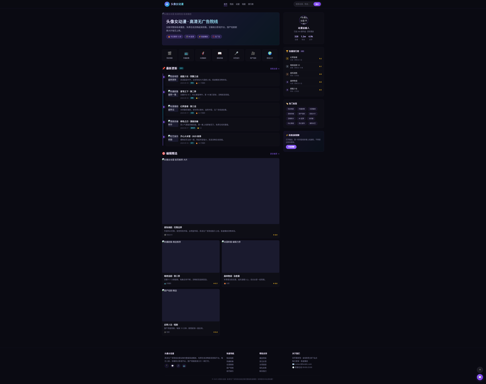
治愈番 (311, 118)
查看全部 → (274, 68)
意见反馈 (263, 361)
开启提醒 (291, 147)
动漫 (237, 4)
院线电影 (291, 109)
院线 (231, 4)
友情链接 (263, 364)
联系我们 (263, 371)
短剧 (244, 4)
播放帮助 (263, 358)
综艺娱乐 (230, 371)
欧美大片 (313, 114)
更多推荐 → (274, 153)
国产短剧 (302, 114)
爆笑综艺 (313, 123)
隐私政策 (263, 368)
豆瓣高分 (291, 118)
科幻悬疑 (291, 123)
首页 (225, 4)
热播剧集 (302, 109)
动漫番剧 (313, 109)
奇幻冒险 (302, 123)
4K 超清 (301, 118)
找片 (317, 4)
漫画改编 (291, 114)
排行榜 (250, 4)
